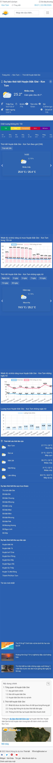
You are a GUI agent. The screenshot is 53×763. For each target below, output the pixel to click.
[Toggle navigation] (47, 12)
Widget (2, 758)
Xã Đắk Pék (6, 521)
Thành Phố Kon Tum (10, 576)
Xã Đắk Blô (6, 494)
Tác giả (18, 758)
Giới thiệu (10, 758)
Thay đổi (16, 5)
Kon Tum (5, 5)
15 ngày (5, 283)
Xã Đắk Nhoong (8, 518)
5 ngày (24, 278)
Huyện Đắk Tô (7, 548)
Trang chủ (6, 75)
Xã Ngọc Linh (7, 529)
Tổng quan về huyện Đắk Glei (17, 687)
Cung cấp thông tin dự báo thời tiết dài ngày (25, 709)
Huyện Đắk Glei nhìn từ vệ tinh (20, 698)
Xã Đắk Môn (7, 514)
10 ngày (43, 278)
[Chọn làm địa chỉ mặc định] (50, 81)
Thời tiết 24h (7, 148)
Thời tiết (27, 751)
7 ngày (33, 278)
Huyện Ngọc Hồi (8, 564)
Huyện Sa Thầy (8, 568)
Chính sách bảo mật (7, 761)
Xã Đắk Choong (8, 498)
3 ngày (15, 278)
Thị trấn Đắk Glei (8, 490)
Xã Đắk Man (7, 510)
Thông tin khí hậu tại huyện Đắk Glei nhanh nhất (27, 712)
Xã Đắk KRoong (8, 502)
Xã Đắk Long (7, 506)
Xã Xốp (5, 533)
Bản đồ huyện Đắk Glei (17, 694)
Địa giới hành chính (16, 691)
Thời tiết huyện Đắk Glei (15, 702)
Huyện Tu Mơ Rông (9, 572)
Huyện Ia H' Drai (8, 552)
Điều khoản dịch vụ (29, 758)
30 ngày (15, 283)
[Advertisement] (26, 44)
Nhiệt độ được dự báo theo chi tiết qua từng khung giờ (29, 705)
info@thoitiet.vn (40, 751)
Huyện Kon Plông (8, 556)
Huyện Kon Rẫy (8, 560)
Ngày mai (5, 278)
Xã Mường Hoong (9, 525)
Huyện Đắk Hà (7, 544)
